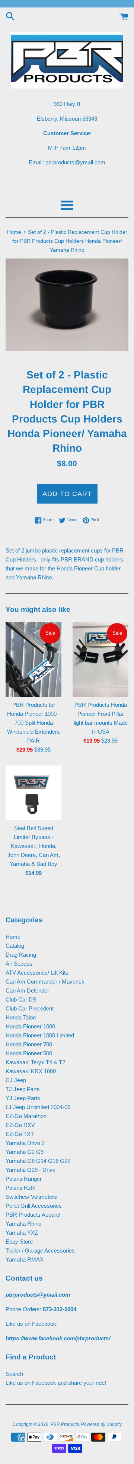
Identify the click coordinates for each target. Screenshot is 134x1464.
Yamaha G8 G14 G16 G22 (38, 1161)
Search (14, 1374)
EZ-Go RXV (20, 1125)
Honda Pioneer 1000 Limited (40, 1035)
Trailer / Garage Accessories (40, 1250)
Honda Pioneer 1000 (30, 1026)
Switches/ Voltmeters (31, 1197)
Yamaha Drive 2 (25, 1143)
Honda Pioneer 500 (29, 1053)
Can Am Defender (27, 990)
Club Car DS (21, 999)
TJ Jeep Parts (23, 1089)
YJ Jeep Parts (23, 1098)
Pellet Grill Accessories (34, 1206)
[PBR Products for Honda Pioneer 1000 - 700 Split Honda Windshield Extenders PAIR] (33, 659)
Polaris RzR (20, 1188)
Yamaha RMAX (25, 1259)
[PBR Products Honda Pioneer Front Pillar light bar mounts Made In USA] (100, 659)
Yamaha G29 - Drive (30, 1170)
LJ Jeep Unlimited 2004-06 (38, 1107)
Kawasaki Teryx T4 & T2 (35, 1062)
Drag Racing (21, 954)
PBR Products (65, 1424)
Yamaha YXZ (22, 1232)
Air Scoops (19, 963)
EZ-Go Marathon (26, 1116)
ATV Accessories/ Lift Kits (37, 972)
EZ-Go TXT (20, 1134)
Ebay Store (19, 1241)
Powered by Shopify (101, 1424)
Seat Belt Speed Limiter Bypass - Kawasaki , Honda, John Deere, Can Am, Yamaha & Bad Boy (33, 846)
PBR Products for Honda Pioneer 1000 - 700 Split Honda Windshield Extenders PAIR (33, 723)
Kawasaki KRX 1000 (31, 1071)
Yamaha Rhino (23, 1223)
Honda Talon (21, 1017)
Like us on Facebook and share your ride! (56, 1383)
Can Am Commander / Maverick (45, 981)
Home (13, 937)
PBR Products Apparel (33, 1214)
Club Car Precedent (30, 1008)
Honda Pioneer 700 (29, 1044)
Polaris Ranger (24, 1179)
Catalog (15, 946)
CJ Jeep (16, 1080)
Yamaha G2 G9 (25, 1152)
